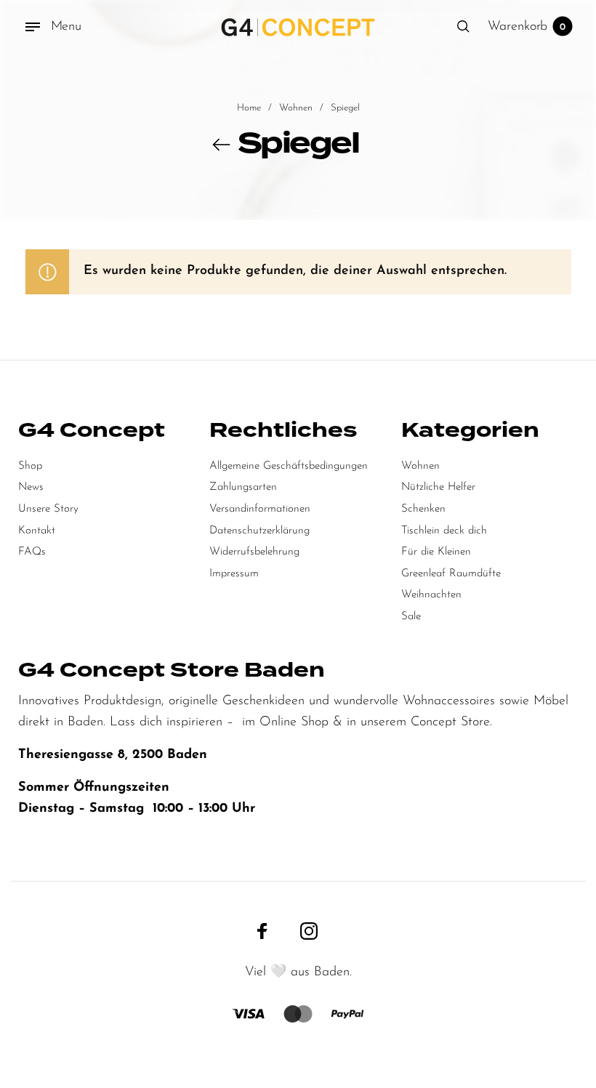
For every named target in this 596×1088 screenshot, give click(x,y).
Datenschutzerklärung (259, 530)
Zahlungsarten (243, 487)
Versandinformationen (259, 509)
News (31, 487)
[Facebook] (262, 930)
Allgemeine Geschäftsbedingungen (288, 466)
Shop (30, 466)
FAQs (32, 552)
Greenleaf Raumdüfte (451, 573)
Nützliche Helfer (438, 487)
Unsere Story (48, 509)
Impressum (234, 573)
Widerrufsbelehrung (254, 552)
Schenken (423, 509)
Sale (411, 616)
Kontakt (36, 530)
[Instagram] (309, 930)
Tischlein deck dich (444, 530)
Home (249, 108)
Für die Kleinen (436, 552)
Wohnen (296, 108)
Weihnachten (431, 594)
